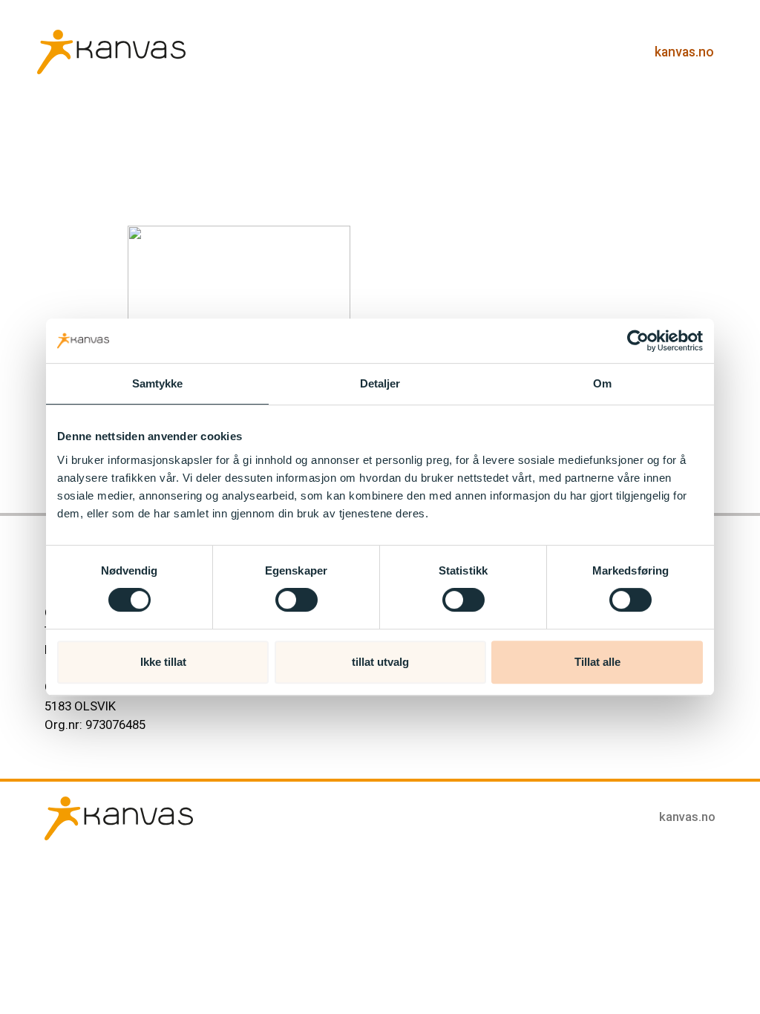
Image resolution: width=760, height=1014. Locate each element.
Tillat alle (597, 661)
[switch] (296, 600)
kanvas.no (684, 52)
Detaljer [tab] (380, 383)
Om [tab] (602, 383)
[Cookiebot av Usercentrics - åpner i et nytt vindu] (638, 341)
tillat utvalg (380, 661)
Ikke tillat (163, 661)
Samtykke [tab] (157, 383)
